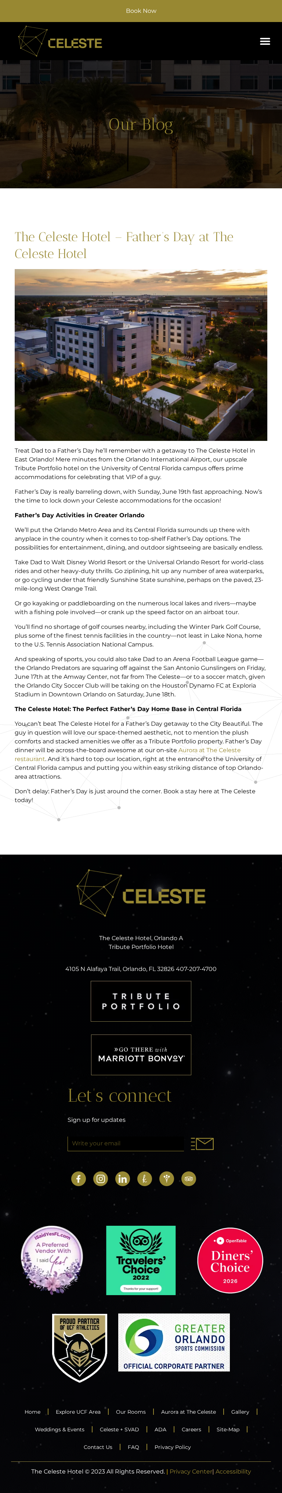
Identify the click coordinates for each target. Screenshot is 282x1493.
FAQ (133, 1447)
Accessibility (233, 1471)
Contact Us (98, 1447)
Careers (191, 1429)
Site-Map (228, 1429)
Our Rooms (131, 1412)
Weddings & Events (59, 1429)
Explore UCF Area (78, 1412)
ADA (160, 1429)
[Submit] (202, 1144)
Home (32, 1412)
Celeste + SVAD (119, 1429)
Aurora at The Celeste (188, 1412)
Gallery (240, 1412)
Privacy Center (191, 1471)
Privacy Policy (173, 1447)
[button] (265, 41)
